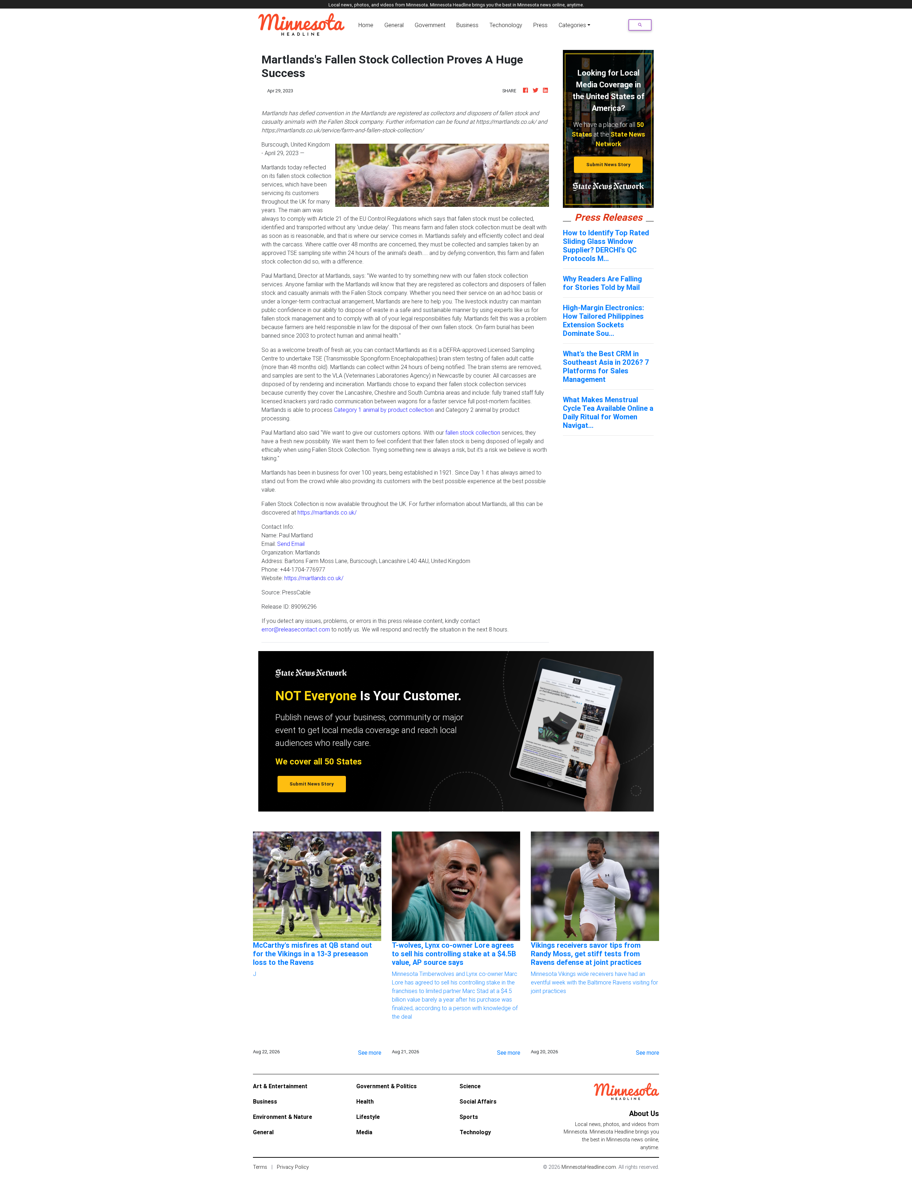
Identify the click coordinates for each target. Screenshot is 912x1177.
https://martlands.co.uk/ (327, 512)
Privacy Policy (293, 1167)
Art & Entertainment (280, 1086)
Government (430, 25)
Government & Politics (386, 1086)
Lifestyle (368, 1116)
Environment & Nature (282, 1116)
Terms (260, 1167)
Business (467, 25)
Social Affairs (478, 1101)
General (394, 25)
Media (364, 1132)
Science (470, 1086)
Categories (572, 25)
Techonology (505, 25)
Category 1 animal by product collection (384, 409)
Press (540, 25)
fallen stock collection (472, 432)
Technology (475, 1132)
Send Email (291, 543)
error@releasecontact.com (295, 629)
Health (365, 1101)
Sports (469, 1116)
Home (367, 25)
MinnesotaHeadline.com (588, 1167)
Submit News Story (608, 165)
